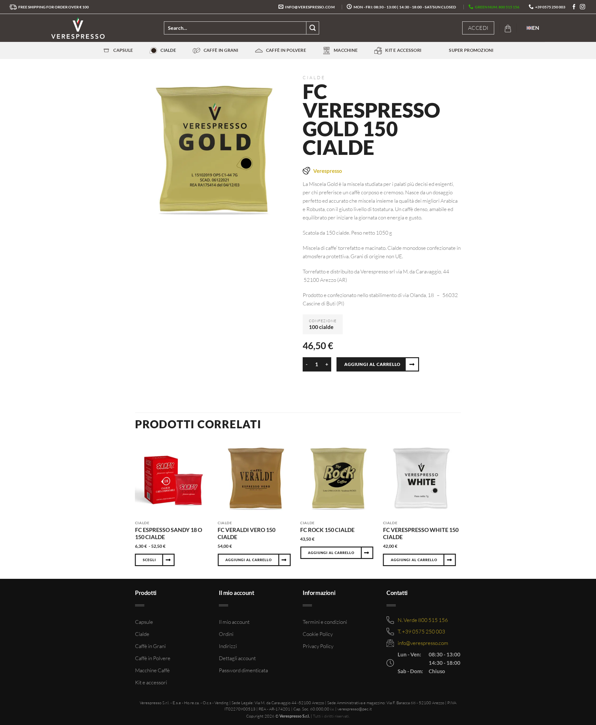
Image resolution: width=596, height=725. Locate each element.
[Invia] (312, 27)
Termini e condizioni (325, 622)
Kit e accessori (151, 682)
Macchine (346, 50)
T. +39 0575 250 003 (421, 631)
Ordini (226, 634)
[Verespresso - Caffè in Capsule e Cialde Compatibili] (103, 28)
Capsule (123, 50)
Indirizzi (228, 646)
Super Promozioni (471, 50)
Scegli (149, 560)
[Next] (459, 509)
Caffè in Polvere (286, 50)
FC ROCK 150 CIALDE (327, 529)
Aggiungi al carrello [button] (248, 560)
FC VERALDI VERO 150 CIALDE (246, 533)
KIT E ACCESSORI (403, 50)
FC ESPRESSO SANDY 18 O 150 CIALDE (168, 533)
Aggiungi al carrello (372, 364)
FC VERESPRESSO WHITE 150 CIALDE (420, 533)
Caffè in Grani (221, 50)
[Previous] (135, 509)
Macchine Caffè (152, 670)
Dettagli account (237, 658)
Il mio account (234, 622)
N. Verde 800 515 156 (423, 620)
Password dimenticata (243, 670)
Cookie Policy (318, 634)
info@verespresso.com (423, 643)
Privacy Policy (318, 646)
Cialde (168, 50)
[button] (478, 27)
